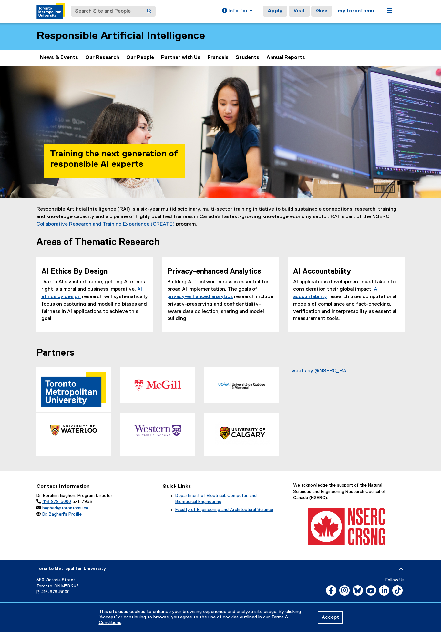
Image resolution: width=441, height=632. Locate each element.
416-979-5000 (56, 501)
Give (321, 11)
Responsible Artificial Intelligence (120, 36)
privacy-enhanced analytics (200, 296)
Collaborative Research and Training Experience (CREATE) (105, 224)
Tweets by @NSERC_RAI (318, 371)
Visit (299, 11)
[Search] (149, 11)
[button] (237, 11)
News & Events (59, 57)
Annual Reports (285, 57)
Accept (330, 617)
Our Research (102, 57)
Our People (140, 57)
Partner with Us (180, 57)
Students (247, 57)
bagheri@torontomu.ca (65, 508)
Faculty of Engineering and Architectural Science (224, 509)
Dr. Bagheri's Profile (62, 514)
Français (218, 57)
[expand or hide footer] (401, 569)
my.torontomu (356, 11)
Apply (275, 11)
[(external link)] (157, 385)
